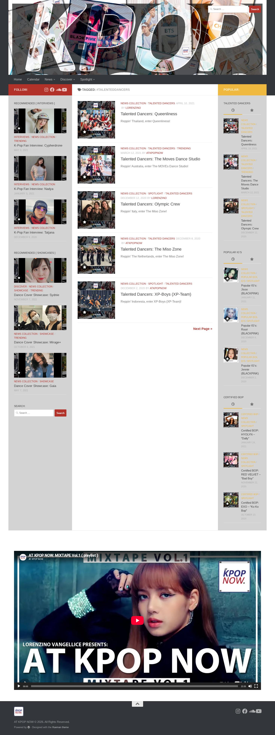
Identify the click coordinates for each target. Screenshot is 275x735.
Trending (184, 148)
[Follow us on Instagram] (46, 89)
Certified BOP (249, 414)
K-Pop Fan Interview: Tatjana (34, 232)
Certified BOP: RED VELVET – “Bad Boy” (251, 474)
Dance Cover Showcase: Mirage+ (37, 342)
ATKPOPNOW (154, 152)
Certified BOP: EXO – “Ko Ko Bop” (250, 506)
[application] (137, 620)
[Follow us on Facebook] (52, 89)
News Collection (133, 103)
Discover (66, 79)
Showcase (21, 290)
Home (18, 79)
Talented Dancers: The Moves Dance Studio (160, 159)
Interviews (21, 137)
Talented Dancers (161, 103)
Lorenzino (133, 107)
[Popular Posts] (251, 111)
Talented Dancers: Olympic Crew (150, 204)
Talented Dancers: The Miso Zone (151, 249)
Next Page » (202, 329)
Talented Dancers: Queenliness (149, 114)
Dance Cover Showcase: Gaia (35, 386)
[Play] (19, 686)
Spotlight (86, 79)
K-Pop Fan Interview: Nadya (33, 189)
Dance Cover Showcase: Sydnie (36, 295)
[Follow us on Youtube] (64, 89)
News (48, 79)
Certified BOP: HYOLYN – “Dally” (250, 434)
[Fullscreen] (256, 686)
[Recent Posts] (233, 111)
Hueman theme (60, 727)
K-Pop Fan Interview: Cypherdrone (38, 145)
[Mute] (250, 686)
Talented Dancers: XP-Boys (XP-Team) (156, 294)
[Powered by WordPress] (29, 727)
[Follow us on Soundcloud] (58, 89)
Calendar (33, 79)
